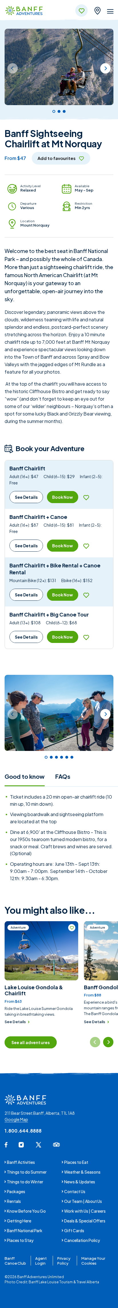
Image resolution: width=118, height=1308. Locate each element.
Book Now (62, 497)
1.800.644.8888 (23, 1131)
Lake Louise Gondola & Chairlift (34, 990)
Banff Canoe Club (15, 1261)
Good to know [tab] (25, 776)
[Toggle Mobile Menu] (110, 12)
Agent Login (41, 1261)
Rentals (14, 1201)
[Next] (105, 68)
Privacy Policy (63, 1261)
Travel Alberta (87, 1282)
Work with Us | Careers (85, 1211)
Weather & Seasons (82, 1171)
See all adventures (30, 1042)
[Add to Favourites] (86, 497)
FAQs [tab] (62, 776)
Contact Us (74, 1191)
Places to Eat (76, 1162)
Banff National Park (24, 1230)
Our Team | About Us (83, 1201)
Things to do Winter (25, 1181)
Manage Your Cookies (93, 1261)
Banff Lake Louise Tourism (51, 1282)
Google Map (16, 1119)
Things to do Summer (27, 1171)
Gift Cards (74, 1230)
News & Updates (79, 1181)
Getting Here (19, 1220)
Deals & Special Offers (84, 1220)
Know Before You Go (26, 1211)
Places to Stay (20, 1240)
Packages (16, 1191)
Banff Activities (21, 1162)
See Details (26, 497)
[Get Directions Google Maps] (97, 9)
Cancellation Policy (82, 1240)
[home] (24, 11)
